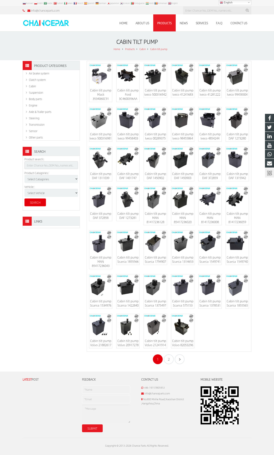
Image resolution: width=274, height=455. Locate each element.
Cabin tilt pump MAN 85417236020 (182, 217)
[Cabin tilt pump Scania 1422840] (128, 286)
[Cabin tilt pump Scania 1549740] (237, 242)
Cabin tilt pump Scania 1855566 (128, 259)
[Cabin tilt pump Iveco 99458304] (237, 75)
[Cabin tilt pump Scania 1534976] (100, 286)
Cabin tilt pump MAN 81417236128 (155, 217)
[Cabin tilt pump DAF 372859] (210, 158)
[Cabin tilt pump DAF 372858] (100, 198)
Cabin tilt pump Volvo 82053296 (182, 342)
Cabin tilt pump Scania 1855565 (237, 303)
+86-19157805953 (154, 388)
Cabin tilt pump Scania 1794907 (155, 259)
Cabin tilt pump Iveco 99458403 (128, 136)
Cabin (32, 86)
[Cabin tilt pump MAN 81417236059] (237, 198)
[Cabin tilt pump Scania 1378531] (210, 286)
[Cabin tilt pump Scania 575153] (183, 286)
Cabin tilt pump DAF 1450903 (182, 175)
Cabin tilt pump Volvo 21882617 (100, 342)
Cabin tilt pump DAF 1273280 (237, 136)
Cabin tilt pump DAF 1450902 (155, 175)
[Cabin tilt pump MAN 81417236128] (155, 198)
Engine (33, 105)
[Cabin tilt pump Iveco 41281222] (210, 75)
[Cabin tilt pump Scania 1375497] (155, 286)
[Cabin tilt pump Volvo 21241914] (155, 325)
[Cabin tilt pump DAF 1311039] (100, 158)
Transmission (37, 124)
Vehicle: (29, 186)
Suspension (36, 92)
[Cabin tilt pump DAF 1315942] (237, 158)
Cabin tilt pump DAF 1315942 (237, 175)
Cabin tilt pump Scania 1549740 (237, 259)
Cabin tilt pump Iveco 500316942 (155, 92)
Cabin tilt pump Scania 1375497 (155, 303)
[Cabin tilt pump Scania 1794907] (155, 242)
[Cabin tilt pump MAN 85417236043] (100, 242)
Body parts (35, 99)
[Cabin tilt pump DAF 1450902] (155, 158)
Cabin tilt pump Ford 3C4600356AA (128, 94)
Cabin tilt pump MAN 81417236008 (210, 217)
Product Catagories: (36, 173)
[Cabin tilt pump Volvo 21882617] (100, 325)
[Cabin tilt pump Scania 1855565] (237, 286)
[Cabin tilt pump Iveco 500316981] (100, 118)
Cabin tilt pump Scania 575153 (182, 303)
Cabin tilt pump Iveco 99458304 (237, 92)
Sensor (33, 131)
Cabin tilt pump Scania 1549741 (210, 259)
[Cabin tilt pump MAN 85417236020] (183, 198)
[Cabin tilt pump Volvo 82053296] (183, 325)
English (227, 2)
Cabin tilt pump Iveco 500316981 (101, 136)
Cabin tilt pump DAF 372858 (100, 215)
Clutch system (37, 79)
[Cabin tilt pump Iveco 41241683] (183, 75)
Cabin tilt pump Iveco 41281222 (210, 92)
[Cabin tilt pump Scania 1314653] (183, 242)
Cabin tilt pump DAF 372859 (210, 175)
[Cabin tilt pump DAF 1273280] (237, 118)
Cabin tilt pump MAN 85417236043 (100, 261)
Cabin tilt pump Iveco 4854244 (210, 136)
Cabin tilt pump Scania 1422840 (128, 303)
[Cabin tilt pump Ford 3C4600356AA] (128, 75)
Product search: (34, 159)
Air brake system (39, 73)
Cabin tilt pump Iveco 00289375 (155, 136)
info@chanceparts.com (45, 10)
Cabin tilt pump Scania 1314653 (182, 259)
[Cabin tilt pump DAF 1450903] (183, 158)
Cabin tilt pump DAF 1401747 (128, 175)
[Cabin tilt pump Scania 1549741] (210, 242)
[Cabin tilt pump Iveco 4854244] (210, 118)
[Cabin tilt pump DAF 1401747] (128, 158)
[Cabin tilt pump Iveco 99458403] (128, 118)
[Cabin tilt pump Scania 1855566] (128, 242)
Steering (34, 118)
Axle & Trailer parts (40, 111)
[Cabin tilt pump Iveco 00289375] (155, 118)
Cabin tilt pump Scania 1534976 (100, 303)
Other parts (36, 137)
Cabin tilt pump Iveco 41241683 (182, 92)
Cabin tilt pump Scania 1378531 (210, 303)
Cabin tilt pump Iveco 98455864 (182, 136)
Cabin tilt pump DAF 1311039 (100, 175)
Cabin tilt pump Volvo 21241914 (155, 342)
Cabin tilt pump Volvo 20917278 (128, 342)
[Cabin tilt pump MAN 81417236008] (210, 198)
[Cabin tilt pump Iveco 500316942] (155, 75)
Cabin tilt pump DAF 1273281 (128, 215)
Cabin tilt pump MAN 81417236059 (237, 217)
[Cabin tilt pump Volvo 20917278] (128, 325)
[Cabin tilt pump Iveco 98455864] (183, 118)
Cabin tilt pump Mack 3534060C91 (100, 94)
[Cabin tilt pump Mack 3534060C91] (100, 75)
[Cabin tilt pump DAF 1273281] (128, 198)
